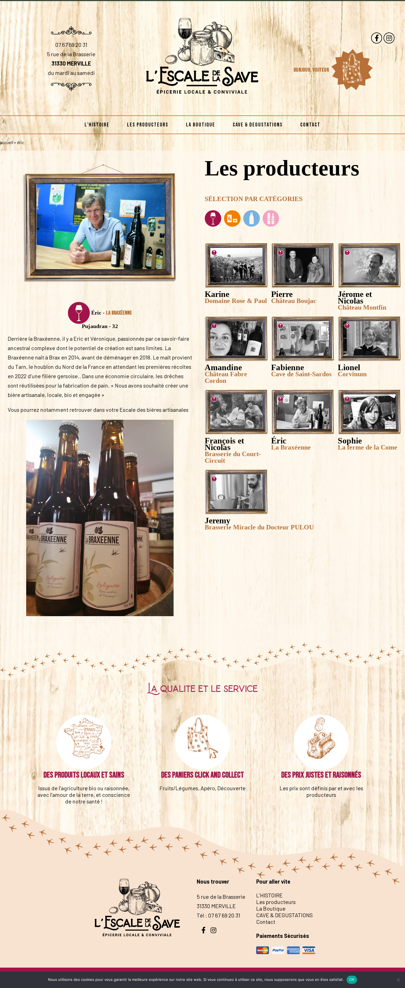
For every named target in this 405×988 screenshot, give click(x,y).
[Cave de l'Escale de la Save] (214, 219)
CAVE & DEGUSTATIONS (258, 124)
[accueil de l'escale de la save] (202, 106)
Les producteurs (147, 124)
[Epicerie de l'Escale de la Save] (232, 219)
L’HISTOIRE (97, 124)
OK (352, 979)
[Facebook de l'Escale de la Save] (376, 38)
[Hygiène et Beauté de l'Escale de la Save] (270, 219)
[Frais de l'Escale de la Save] (251, 219)
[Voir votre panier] (352, 69)
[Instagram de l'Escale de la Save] (389, 38)
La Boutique (200, 124)
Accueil (6, 142)
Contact (310, 124)
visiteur (321, 70)
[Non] (398, 979)
